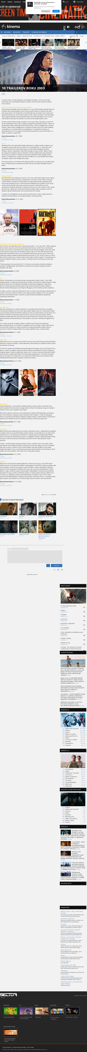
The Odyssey (69, 769)
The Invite (68, 780)
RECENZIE (16, 32)
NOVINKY (7, 32)
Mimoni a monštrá (70, 734)
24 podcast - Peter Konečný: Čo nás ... (20, 47)
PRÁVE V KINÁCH (60, 36)
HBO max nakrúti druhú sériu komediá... (60, 47)
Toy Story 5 (68, 775)
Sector (3, 2)
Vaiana (67, 738)
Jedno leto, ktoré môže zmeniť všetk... (47, 47)
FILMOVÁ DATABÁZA (39, 32)
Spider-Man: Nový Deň (72, 809)
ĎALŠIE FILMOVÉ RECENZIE (13, 500)
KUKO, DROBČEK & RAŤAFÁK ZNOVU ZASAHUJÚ (44, 536)
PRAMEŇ (63, 615)
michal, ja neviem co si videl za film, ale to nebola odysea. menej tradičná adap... (71, 946)
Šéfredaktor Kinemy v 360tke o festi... (34, 47)
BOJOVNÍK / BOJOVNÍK (45, 516)
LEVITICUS (64, 619)
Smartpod (17, 2)
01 (54, 570)
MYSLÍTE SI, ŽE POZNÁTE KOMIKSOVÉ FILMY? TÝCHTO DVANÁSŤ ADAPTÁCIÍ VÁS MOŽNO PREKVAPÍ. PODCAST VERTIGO (72, 855)
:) (48, 565)
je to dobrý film (64, 962)
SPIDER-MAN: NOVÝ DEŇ (68, 606)
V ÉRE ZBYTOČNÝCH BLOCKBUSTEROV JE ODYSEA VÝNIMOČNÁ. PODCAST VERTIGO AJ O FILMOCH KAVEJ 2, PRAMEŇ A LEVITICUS (73, 866)
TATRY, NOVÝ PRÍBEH (67, 976)
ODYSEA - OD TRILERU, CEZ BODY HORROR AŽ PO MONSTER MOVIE (71, 648)
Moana (67, 771)
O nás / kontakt (30, 1047)
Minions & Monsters (71, 776)
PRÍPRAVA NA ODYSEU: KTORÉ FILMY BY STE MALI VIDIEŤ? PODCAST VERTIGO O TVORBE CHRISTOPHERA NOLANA (72, 876)
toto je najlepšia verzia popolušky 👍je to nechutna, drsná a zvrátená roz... (71, 952)
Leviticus (67, 811)
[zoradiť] (62, 569)
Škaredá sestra (69, 816)
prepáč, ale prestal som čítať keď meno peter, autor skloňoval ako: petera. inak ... (72, 967)
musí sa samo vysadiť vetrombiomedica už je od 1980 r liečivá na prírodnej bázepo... (72, 915)
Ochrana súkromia (7, 1047)
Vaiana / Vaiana (69, 820)
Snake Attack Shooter (9, 1017)
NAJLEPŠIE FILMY (27, 36)
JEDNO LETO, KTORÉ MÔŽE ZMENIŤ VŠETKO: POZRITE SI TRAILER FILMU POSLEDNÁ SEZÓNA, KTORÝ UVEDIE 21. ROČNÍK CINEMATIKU (73, 680)
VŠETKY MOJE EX (66, 961)
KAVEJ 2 (63, 610)
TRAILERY (26, 32)
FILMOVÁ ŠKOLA (10, 36)
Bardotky (68, 741)
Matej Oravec (47, 494)
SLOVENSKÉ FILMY (49, 36)
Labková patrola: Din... (71, 736)
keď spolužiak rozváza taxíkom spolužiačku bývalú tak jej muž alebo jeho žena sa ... (72, 957)
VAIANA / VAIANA (66, 638)
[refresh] (58, 569)
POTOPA (63, 924)
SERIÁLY (19, 36)
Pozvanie (68, 745)
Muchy (67, 813)
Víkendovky (38, 1017)
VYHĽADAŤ (72, 36)
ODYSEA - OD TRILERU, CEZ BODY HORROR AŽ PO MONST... (71, 938)
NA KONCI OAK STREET (7, 534)
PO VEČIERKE (65, 628)
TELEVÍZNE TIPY (37, 36)
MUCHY (21, 516)
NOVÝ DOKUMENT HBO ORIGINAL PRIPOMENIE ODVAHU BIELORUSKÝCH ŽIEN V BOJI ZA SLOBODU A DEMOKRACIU (72, 688)
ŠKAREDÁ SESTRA (66, 950)
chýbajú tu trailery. (65, 985)
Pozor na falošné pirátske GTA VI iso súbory (26, 1017)
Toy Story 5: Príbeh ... (71, 739)
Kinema (10, 2)
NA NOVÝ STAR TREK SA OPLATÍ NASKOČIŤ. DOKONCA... (70, 930)
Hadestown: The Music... (72, 773)
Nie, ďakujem (45, 11)
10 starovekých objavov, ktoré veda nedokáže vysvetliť (10, 1040)
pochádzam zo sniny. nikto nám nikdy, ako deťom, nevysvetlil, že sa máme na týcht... (71, 926)
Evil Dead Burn (69, 778)
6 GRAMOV (3, 516)
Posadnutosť (69, 743)
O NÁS (81, 36)
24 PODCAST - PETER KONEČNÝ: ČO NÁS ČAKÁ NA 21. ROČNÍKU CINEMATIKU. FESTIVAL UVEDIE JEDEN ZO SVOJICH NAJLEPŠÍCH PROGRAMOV (73, 696)
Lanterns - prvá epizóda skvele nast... (8, 47)
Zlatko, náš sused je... (71, 818)
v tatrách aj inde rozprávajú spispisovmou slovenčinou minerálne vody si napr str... (71, 978)
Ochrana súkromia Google (19, 1047)
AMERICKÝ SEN (24, 534)
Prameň (67, 822)
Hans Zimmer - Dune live (72, 1017)
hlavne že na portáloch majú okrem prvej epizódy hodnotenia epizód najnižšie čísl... (71, 933)
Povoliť (56, 11)
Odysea (67, 730)
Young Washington (70, 782)
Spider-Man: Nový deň (71, 728)
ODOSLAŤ (56, 565)
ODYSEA (63, 944)
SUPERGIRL (64, 971)
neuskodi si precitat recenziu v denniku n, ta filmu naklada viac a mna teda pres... (72, 921)
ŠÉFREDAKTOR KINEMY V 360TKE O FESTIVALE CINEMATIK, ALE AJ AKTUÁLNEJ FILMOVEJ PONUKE (71, 703)
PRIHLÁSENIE (80, 2)
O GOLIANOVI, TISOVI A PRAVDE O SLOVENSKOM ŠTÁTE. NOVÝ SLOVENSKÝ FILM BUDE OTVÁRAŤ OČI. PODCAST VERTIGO (73, 845)
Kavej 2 (67, 732)
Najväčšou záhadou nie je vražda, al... (73, 47)
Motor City (68, 784)
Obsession (68, 786)
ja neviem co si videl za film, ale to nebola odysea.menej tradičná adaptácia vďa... (71, 941)
